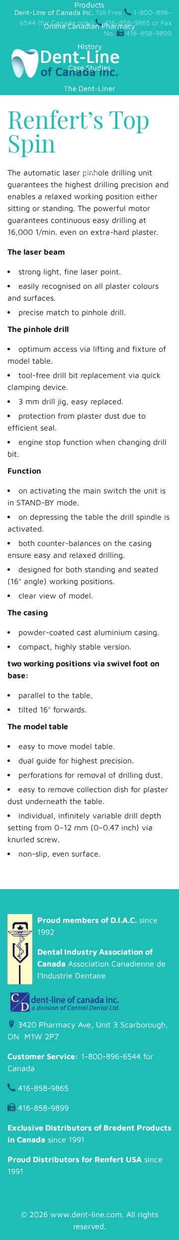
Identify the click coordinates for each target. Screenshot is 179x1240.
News (89, 172)
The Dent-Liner (89, 88)
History (90, 46)
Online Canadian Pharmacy (89, 26)
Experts (89, 110)
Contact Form (89, 152)
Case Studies (89, 67)
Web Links (89, 130)
